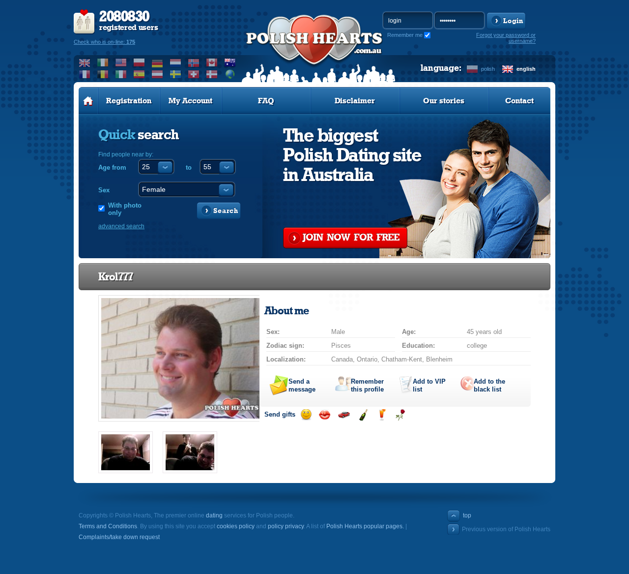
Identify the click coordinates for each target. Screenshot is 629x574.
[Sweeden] (176, 74)
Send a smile (306, 415)
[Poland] (139, 62)
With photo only (125, 209)
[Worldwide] (230, 74)
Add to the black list (489, 385)
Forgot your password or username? (506, 38)
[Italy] (121, 74)
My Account (190, 101)
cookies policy (236, 526)
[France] (85, 74)
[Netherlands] (176, 62)
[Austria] (157, 74)
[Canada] (212, 62)
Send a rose (400, 415)
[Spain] (139, 74)
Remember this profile (367, 385)
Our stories (443, 101)
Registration (128, 101)
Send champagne (363, 415)
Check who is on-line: (104, 42)
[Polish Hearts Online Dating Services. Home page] (88, 101)
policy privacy (286, 526)
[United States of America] (121, 62)
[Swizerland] (194, 74)
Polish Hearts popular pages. (365, 526)
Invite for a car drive (344, 415)
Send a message (301, 385)
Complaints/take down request (119, 537)
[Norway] (194, 62)
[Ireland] (103, 62)
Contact (519, 101)
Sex (104, 190)
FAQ (266, 101)
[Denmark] (212, 74)
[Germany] (157, 62)
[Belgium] (103, 74)
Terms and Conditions (108, 526)
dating (214, 515)
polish (488, 69)
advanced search (121, 226)
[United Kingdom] (85, 62)
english (526, 69)
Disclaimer (355, 101)
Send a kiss (324, 415)
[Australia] (230, 62)
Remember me (405, 35)
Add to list (429, 385)
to (189, 167)
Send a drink (381, 415)
